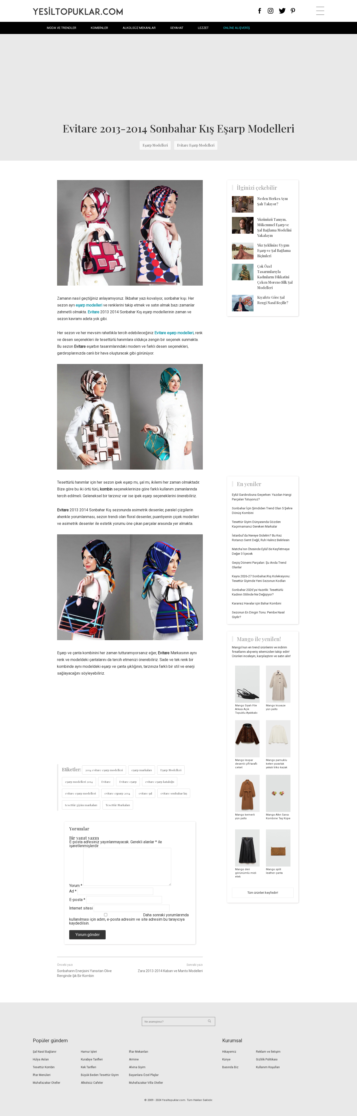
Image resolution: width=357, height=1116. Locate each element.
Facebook (259, 11)
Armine (134, 1059)
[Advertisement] (178, 78)
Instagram (270, 11)
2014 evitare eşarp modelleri (104, 770)
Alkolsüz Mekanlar (139, 28)
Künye (226, 1059)
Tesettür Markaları (118, 805)
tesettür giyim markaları (81, 805)
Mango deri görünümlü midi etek (245, 873)
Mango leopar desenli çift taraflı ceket (246, 764)
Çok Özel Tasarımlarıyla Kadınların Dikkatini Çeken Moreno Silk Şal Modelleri (275, 277)
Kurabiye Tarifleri (92, 1059)
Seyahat (176, 28)
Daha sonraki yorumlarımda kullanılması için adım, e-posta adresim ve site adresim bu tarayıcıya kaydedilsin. (129, 919)
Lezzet (203, 28)
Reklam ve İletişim (268, 1051)
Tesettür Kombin (44, 1067)
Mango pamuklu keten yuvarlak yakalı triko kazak (276, 764)
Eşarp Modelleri (155, 145)
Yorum (75, 885)
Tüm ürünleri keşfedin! (262, 892)
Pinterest (293, 11)
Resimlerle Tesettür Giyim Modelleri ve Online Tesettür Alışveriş (78, 11)
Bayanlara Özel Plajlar (144, 1075)
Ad (72, 891)
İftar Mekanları (138, 1051)
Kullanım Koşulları (268, 1067)
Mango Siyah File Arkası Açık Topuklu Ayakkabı (246, 709)
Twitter (282, 11)
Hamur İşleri (89, 1051)
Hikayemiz (229, 1051)
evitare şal (145, 793)
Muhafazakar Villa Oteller (146, 1082)
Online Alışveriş (236, 28)
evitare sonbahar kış (174, 793)
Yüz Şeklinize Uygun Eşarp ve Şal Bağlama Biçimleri (274, 250)
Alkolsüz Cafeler (92, 1082)
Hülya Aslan (41, 1059)
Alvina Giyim (137, 1067)
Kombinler (99, 28)
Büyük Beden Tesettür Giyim (100, 1075)
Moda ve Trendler (61, 28)
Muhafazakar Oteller (46, 1082)
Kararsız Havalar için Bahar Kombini (256, 603)
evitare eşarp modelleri (80, 793)
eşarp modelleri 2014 (79, 782)
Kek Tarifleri (88, 1067)
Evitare (106, 782)
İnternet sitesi (81, 908)
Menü (320, 11)
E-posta (77, 899)
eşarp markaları (141, 770)
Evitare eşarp (128, 782)
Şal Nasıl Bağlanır (44, 1051)
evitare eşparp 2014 (117, 793)
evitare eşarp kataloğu (159, 782)
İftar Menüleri (42, 1075)
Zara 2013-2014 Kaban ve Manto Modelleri (170, 971)
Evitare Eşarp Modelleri (195, 145)
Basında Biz (230, 1067)
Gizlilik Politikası (267, 1059)
